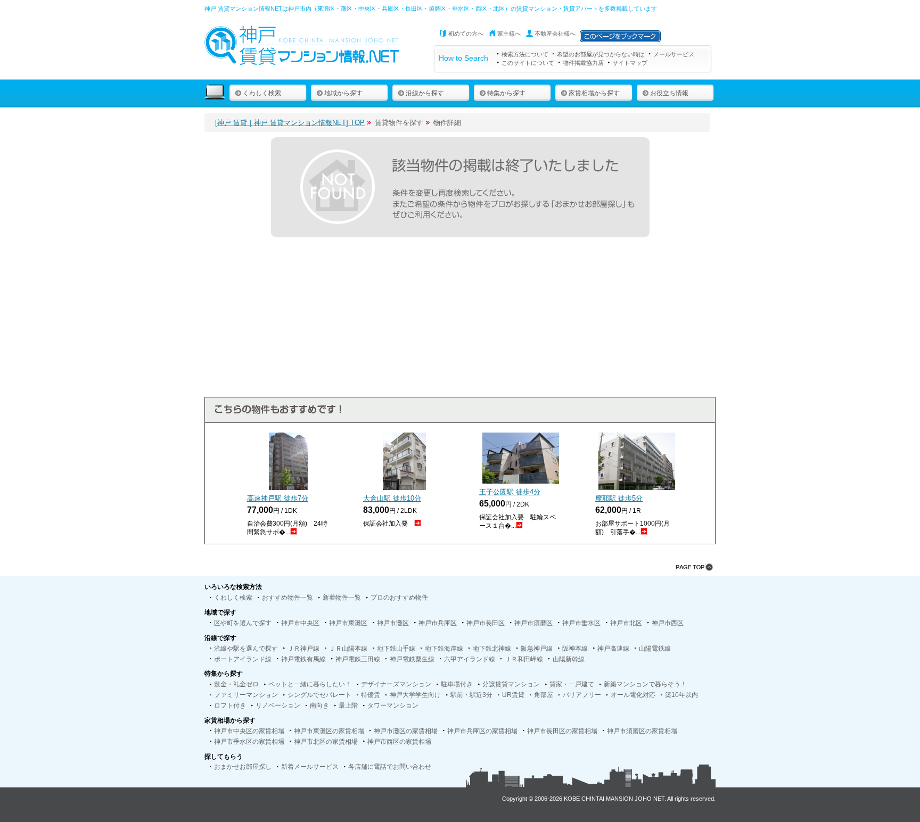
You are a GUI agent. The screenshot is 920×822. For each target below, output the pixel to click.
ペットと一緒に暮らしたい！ (309, 684)
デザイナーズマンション (396, 684)
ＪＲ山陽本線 (348, 648)
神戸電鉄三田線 (357, 659)
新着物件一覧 (342, 597)
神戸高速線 (613, 648)
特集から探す (506, 93)
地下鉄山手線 (396, 648)
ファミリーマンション (246, 695)
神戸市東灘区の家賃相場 (329, 731)
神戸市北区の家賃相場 (326, 741)
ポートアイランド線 (243, 659)
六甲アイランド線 (469, 659)
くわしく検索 (262, 93)
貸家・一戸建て (571, 684)
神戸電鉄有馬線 (303, 659)
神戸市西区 (668, 623)
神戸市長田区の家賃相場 (562, 731)
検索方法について (525, 54)
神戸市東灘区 (348, 623)
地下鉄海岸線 (444, 648)
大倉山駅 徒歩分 (392, 498)
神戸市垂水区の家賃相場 (249, 741)
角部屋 (543, 695)
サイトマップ (629, 63)
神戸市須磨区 (533, 623)
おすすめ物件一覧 (287, 597)
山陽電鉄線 (655, 648)
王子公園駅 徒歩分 (509, 492)
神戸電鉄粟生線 (412, 659)
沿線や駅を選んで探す (246, 648)
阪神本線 (575, 648)
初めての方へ (465, 33)
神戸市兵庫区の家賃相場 (482, 731)
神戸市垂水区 (581, 623)
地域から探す (343, 93)
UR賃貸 (513, 695)
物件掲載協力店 (583, 63)
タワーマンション (392, 705)
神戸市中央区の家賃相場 (249, 731)
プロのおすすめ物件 (399, 597)
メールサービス (673, 54)
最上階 (348, 705)
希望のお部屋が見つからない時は (601, 54)
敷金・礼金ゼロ (236, 684)
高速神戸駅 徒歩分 (277, 498)
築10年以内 (681, 695)
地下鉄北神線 (492, 648)
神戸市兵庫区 (437, 623)
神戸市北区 (626, 623)
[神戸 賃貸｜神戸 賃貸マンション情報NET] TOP (290, 123)
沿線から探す (425, 93)
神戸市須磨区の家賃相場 (642, 731)
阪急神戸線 (537, 648)
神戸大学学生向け (415, 695)
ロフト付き (230, 705)
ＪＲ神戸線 (303, 648)
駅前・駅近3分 (471, 695)
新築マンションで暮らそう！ (645, 684)
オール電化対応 (633, 695)
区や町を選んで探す (243, 623)
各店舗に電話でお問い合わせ (389, 766)
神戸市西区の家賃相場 (399, 741)
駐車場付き (457, 684)
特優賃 (370, 695)
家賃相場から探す (594, 93)
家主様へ (509, 33)
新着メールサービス (310, 766)
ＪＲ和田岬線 (524, 659)
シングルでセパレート (319, 695)
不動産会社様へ (555, 33)
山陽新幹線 (569, 659)
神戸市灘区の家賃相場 (406, 731)
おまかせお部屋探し (243, 766)
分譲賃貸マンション (511, 684)
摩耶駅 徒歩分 (619, 498)
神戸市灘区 (393, 623)
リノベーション (278, 705)
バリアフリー (582, 695)
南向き (319, 705)
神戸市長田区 (485, 623)
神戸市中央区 (300, 623)
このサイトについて (528, 63)
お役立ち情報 (669, 93)
